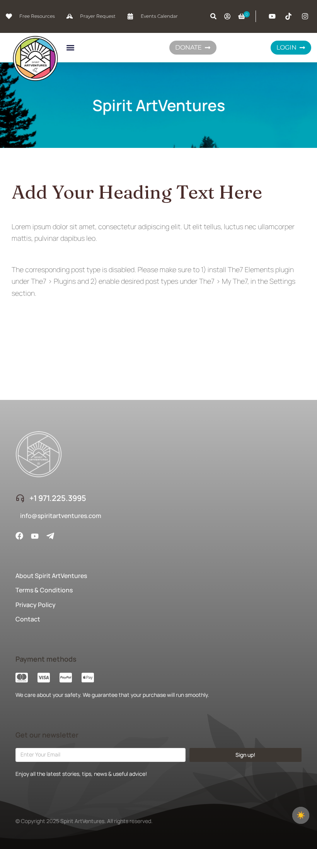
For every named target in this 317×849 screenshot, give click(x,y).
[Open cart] (241, 16)
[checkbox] (300, 815)
